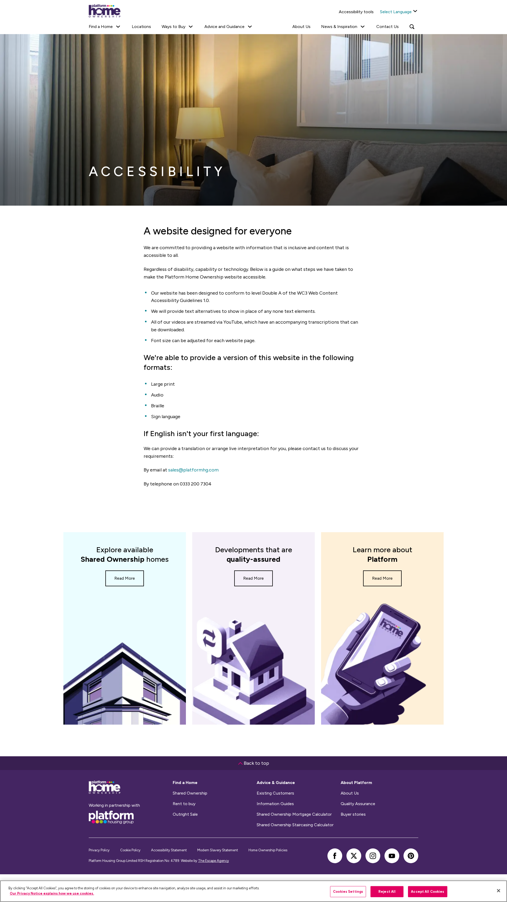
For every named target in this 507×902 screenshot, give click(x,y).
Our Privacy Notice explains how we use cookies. (52, 893)
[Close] (498, 890)
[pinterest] (410, 855)
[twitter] (353, 855)
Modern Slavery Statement (217, 850)
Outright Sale (185, 814)
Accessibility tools (356, 11)
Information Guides (275, 804)
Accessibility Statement (169, 850)
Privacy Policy (99, 850)
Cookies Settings (348, 892)
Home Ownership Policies (267, 850)
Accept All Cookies (427, 892)
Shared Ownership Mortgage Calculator (294, 814)
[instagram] (372, 855)
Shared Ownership (190, 793)
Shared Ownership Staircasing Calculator (295, 825)
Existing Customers (275, 793)
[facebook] (334, 855)
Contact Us (387, 26)
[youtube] (391, 855)
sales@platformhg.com (193, 470)
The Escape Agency (213, 860)
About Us (301, 26)
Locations (141, 26)
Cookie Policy (130, 850)
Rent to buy (184, 804)
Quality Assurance (358, 804)
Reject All (387, 892)
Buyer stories (353, 814)
